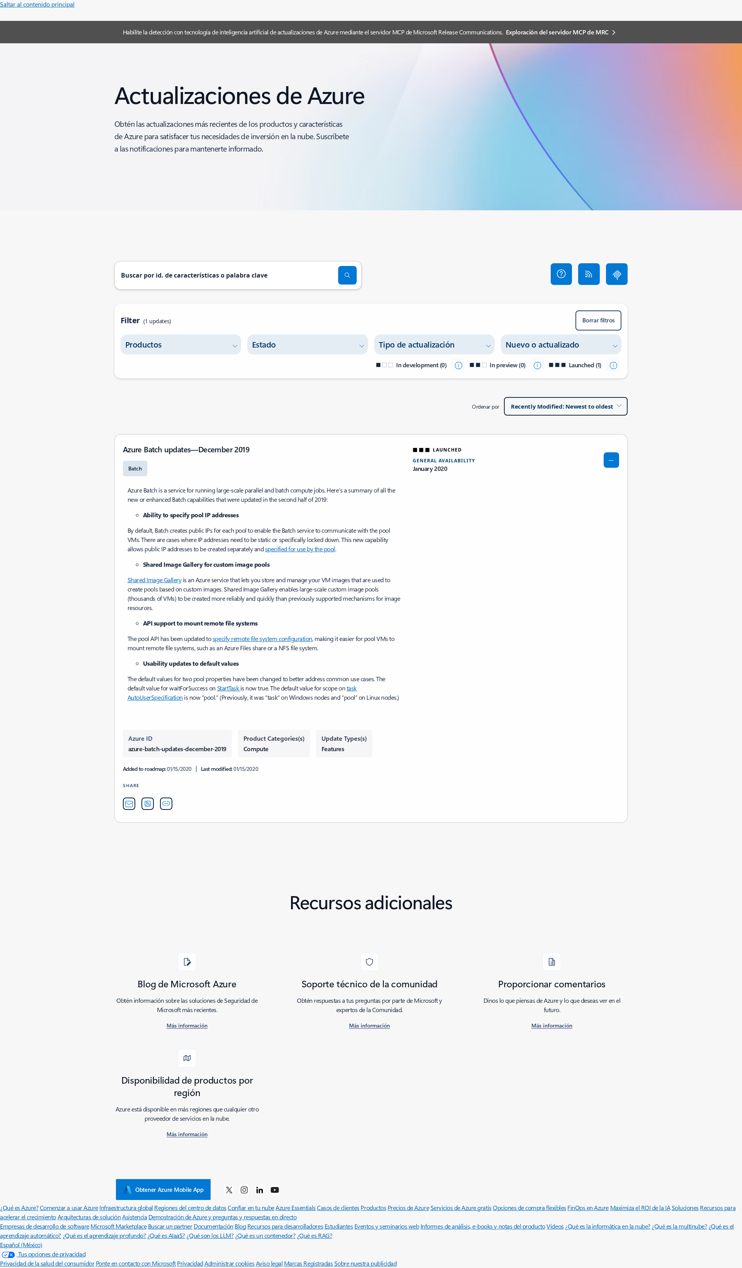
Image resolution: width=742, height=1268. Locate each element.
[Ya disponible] (612, 365)
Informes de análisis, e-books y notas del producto (482, 1226)
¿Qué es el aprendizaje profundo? (104, 1235)
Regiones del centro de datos (190, 1207)
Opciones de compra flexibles (529, 1207)
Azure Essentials (295, 1207)
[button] (561, 274)
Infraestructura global (126, 1207)
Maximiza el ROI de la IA (640, 1207)
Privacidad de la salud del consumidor (47, 1263)
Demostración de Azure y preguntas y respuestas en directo (222, 1217)
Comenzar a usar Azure (69, 1207)
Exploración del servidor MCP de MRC (557, 32)
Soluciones (685, 1207)
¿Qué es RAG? (314, 1235)
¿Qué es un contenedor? (265, 1235)
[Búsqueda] (347, 275)
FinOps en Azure (588, 1207)
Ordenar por (485, 406)
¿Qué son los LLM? (209, 1235)
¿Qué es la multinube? (679, 1226)
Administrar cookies (229, 1263)
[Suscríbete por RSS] (589, 274)
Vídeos (554, 1226)
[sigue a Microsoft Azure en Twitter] (229, 1189)
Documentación (213, 1226)
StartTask (228, 688)
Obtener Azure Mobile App (169, 1189)
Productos (373, 1207)
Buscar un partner (170, 1226)
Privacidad (190, 1263)
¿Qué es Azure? (19, 1207)
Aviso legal (269, 1263)
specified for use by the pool (300, 549)
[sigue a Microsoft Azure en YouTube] (274, 1189)
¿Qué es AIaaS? (166, 1235)
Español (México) (21, 1245)
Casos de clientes (338, 1207)
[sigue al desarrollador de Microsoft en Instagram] (244, 1189)
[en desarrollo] (457, 365)
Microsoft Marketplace (118, 1226)
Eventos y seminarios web (386, 1226)
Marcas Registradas (308, 1263)
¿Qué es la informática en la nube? (607, 1226)
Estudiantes (339, 1226)
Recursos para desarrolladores (285, 1226)
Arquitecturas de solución (89, 1217)
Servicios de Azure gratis (461, 1207)
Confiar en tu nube (251, 1207)
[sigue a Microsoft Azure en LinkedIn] (259, 1189)
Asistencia (134, 1217)
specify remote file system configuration (262, 638)
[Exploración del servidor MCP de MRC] (617, 274)
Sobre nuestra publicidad (365, 1263)
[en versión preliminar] (537, 365)
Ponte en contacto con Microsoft (136, 1263)
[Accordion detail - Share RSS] (147, 804)
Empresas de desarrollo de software (44, 1226)
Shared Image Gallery (154, 580)
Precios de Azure (408, 1207)
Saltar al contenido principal (37, 4)
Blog (240, 1226)
